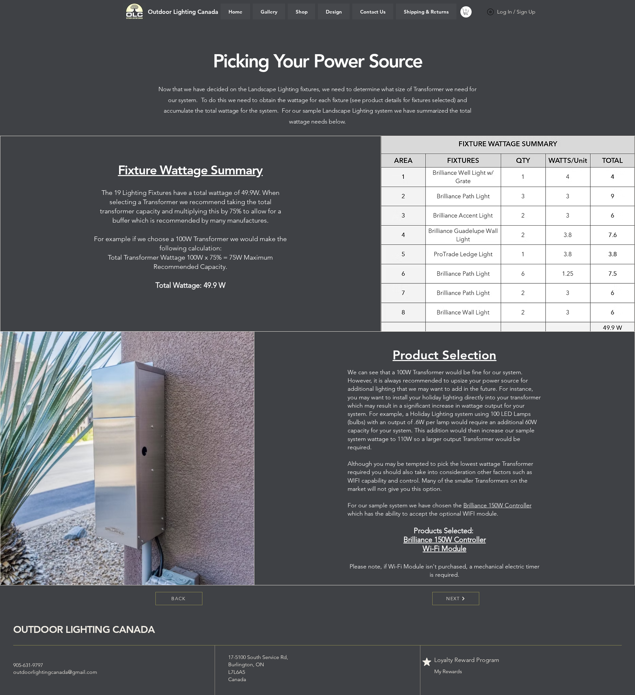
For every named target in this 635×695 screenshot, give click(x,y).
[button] (466, 12)
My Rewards (448, 671)
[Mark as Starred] (427, 661)
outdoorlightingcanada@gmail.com (55, 672)
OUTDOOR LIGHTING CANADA (84, 630)
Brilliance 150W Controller (497, 505)
